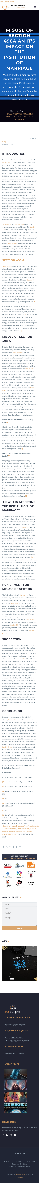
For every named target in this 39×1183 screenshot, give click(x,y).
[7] (26, 496)
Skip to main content (7, 1)
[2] (25, 314)
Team (27, 15)
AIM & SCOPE (31, 121)
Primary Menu (35, 7)
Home (28, 10)
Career (28, 45)
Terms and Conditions (19, 1164)
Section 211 (15, 603)
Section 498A (7, 266)
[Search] (31, 129)
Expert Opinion (31, 26)
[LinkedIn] (17, 847)
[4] (7, 422)
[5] (22, 449)
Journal (28, 29)
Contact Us (6, 1161)
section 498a (20, 659)
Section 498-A (7, 162)
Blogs (28, 24)
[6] (9, 456)
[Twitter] (7, 847)
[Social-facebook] (3, 1135)
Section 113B (12, 243)
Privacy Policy (31, 1161)
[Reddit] (20, 847)
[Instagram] (11, 1135)
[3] (3, 786)
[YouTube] (24, 1153)
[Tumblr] (13, 847)
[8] (32, 557)
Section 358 (14, 625)
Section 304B (19, 224)
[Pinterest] (10, 847)
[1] (34, 302)
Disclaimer (18, 1161)
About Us (29, 13)
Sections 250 (30, 619)
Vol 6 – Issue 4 (31, 34)
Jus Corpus (19, 1177)
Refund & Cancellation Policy (19, 1166)
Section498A (6, 224)
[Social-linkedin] (7, 1135)
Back (27, 21)
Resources (29, 18)
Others (28, 59)
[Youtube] (15, 1135)
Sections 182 (24, 595)
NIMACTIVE (20, 1174)
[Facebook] (4, 847)
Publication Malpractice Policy (30, 99)
